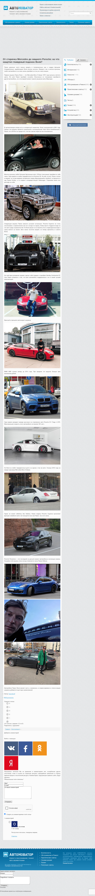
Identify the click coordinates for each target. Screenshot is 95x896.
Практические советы (45, 22)
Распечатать (9, 697)
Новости (72, 75)
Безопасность (61, 22)
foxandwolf (12, 694)
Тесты (70, 100)
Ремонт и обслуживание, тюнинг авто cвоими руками (20, 13)
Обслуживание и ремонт (12, 22)
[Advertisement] (47, 44)
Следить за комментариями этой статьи (18, 814)
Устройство (73, 110)
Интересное (73, 70)
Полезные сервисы (84, 22)
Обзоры (71, 79)
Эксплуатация (74, 115)
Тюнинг (71, 22)
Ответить (14, 836)
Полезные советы (47, 865)
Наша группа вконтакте (79, 125)
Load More (32, 843)
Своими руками (29, 22)
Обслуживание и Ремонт (78, 84)
